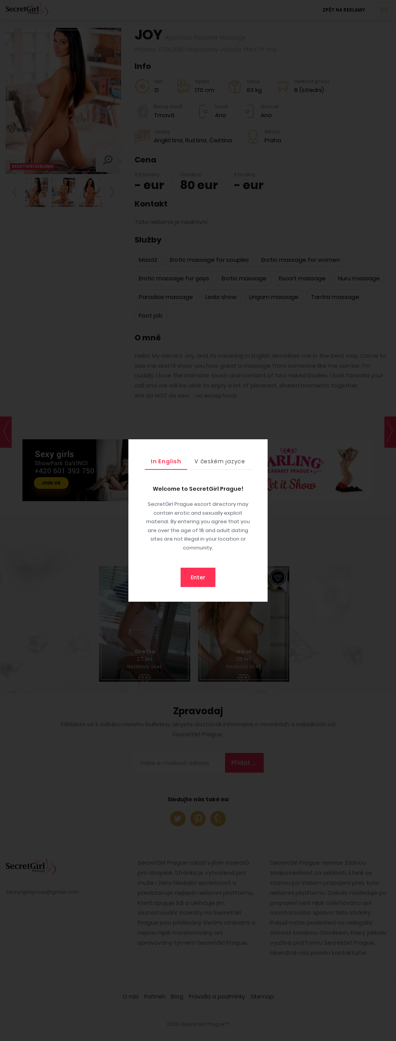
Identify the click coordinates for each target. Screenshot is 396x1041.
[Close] (260, 447)
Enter (198, 577)
